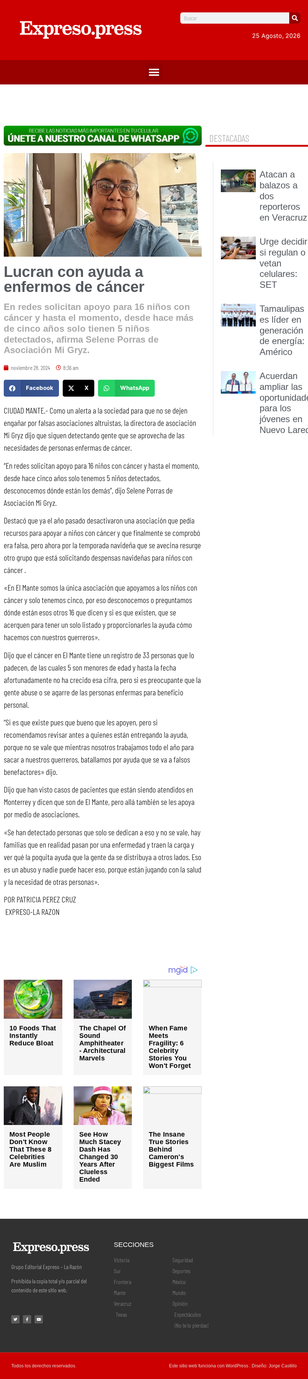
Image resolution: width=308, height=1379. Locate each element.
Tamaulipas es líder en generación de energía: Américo (282, 330)
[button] (154, 72)
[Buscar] (294, 18)
